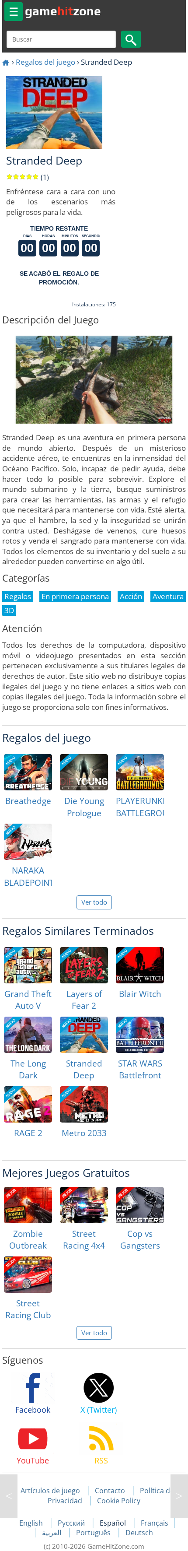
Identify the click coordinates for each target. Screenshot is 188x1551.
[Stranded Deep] (84, 1035)
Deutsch (139, 1532)
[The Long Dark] (28, 1035)
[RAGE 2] (28, 1104)
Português (94, 1532)
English (32, 1523)
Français (154, 1523)
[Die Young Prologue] (84, 772)
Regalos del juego (45, 62)
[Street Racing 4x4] (84, 1205)
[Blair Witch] (140, 965)
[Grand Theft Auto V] (28, 965)
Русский (72, 1523)
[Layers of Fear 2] (84, 965)
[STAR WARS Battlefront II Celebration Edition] (140, 1035)
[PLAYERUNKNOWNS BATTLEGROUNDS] (140, 772)
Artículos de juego (50, 1490)
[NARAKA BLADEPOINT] (28, 842)
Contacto (110, 1490)
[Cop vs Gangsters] (140, 1205)
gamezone (63, 11)
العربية (52, 1532)
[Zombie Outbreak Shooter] (28, 1205)
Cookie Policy (118, 1500)
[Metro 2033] (84, 1104)
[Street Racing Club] (28, 1274)
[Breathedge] (28, 772)
